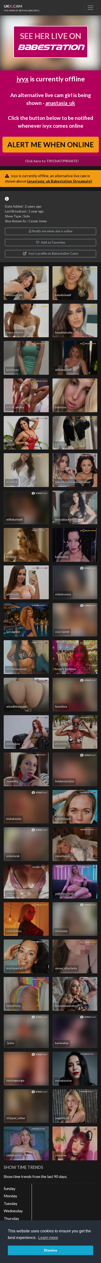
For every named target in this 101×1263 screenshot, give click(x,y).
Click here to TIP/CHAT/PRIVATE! (52, 161)
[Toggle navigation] (90, 7)
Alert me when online (50, 144)
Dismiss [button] (50, 1250)
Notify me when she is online (51, 231)
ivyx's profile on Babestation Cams (53, 253)
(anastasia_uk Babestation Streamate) (59, 181)
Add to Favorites (52, 242)
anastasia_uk (60, 103)
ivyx (22, 79)
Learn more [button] (48, 1238)
